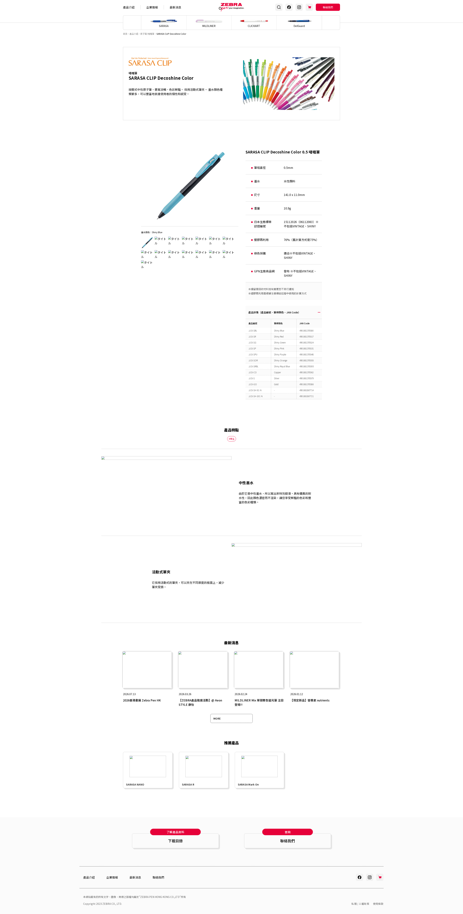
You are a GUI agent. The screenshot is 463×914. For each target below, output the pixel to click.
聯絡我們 (328, 7)
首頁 (125, 33)
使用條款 (378, 904)
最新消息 (175, 7)
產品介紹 (129, 7)
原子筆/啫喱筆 (147, 33)
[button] (331, 22)
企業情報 (152, 7)
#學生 (231, 438)
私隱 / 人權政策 (360, 904)
